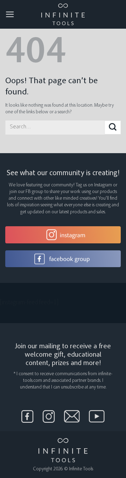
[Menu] (10, 14)
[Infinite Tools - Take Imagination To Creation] (63, 14)
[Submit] (113, 127)
